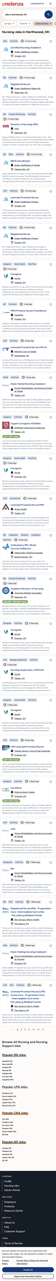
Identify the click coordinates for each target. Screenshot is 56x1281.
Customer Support (14, 1231)
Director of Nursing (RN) (24, 124)
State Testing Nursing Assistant (28, 951)
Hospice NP (6, 1148)
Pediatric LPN (7, 1093)
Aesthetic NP (7, 1154)
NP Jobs (19, 1142)
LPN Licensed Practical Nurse (27, 746)
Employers (10, 1201)
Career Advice (12, 1190)
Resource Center (13, 1210)
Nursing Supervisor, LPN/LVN (27, 669)
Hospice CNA (7, 1128)
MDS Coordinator (20, 160)
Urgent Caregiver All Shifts (26, 423)
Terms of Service (13, 1243)
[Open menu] (50, 3)
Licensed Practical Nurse (24, 197)
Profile (7, 1181)
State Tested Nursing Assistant (28, 383)
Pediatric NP (7, 1151)
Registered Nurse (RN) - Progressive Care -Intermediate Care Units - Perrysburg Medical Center (31, 912)
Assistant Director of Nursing (27, 588)
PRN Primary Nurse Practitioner (29, 310)
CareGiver (16, 787)
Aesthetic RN (7, 1061)
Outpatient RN (7, 1080)
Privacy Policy (5, 1262)
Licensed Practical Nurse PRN (27, 504)
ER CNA (5, 1134)
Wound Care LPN (8, 1105)
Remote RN (6, 1070)
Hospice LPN (7, 1099)
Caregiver (16, 274)
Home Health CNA (9, 1131)
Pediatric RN (7, 1073)
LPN (13, 829)
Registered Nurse (20, 84)
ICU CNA (5, 1119)
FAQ (6, 1227)
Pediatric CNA (7, 1122)
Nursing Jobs (11, 1185)
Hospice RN (6, 1067)
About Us (9, 1222)
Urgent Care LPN (8, 1102)
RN (12, 868)
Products (9, 1206)
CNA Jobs (20, 1113)
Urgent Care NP (8, 1157)
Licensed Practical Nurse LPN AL (29, 347)
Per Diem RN (7, 1076)
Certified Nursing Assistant (26, 47)
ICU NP (5, 1160)
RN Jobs (19, 1055)
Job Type (9, 23)
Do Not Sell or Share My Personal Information (32, 1262)
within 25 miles (44, 23)
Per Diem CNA (7, 1125)
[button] (28, 15)
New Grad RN (7, 1064)
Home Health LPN (9, 1096)
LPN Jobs (20, 1087)
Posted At (25, 23)
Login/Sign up (37, 3)
